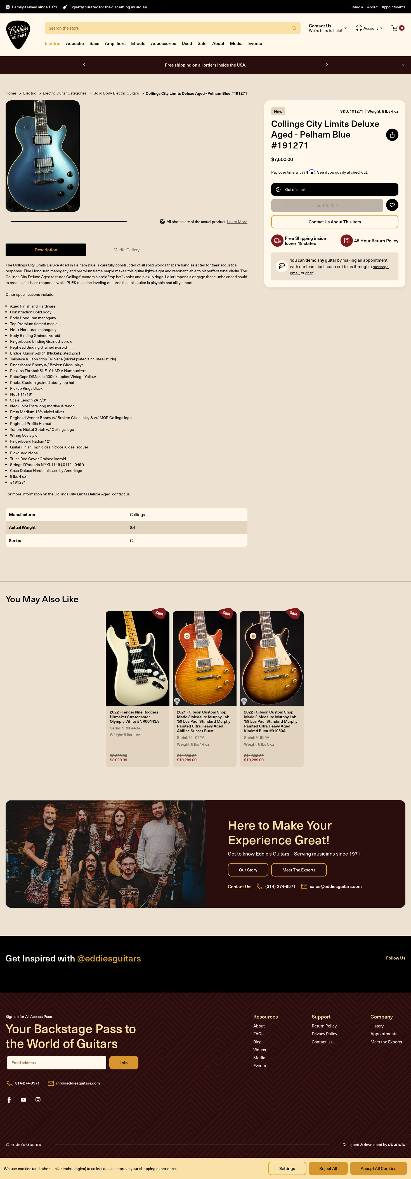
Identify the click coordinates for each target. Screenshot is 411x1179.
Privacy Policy (324, 1033)
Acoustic (75, 43)
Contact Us (322, 1042)
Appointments (393, 7)
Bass (94, 43)
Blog (257, 1042)
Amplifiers (115, 43)
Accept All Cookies (378, 1168)
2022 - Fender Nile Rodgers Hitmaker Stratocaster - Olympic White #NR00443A (134, 717)
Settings (287, 1168)
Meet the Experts (299, 869)
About (372, 7)
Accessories (163, 43)
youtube (23, 1100)
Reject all (328, 1168)
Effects (138, 43)
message (381, 266)
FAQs (258, 1033)
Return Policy (324, 1026)
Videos (259, 1049)
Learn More (237, 221)
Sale (202, 43)
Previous (84, 64)
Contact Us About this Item (334, 221)
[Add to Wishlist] (392, 205)
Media (357, 7)
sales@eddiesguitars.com (336, 886)
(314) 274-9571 (280, 886)
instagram (38, 1100)
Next (326, 64)
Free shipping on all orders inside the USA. (205, 65)
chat (309, 272)
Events (255, 43)
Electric (52, 43)
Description (46, 249)
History (377, 1026)
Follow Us (395, 958)
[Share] (392, 135)
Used (187, 43)
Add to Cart (327, 205)
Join (123, 1062)
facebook (9, 1100)
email (294, 272)
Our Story (248, 869)
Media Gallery (127, 249)
